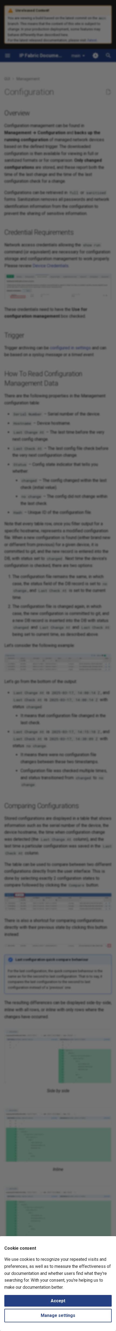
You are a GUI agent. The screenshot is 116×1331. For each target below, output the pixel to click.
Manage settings (58, 1315)
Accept (58, 1300)
